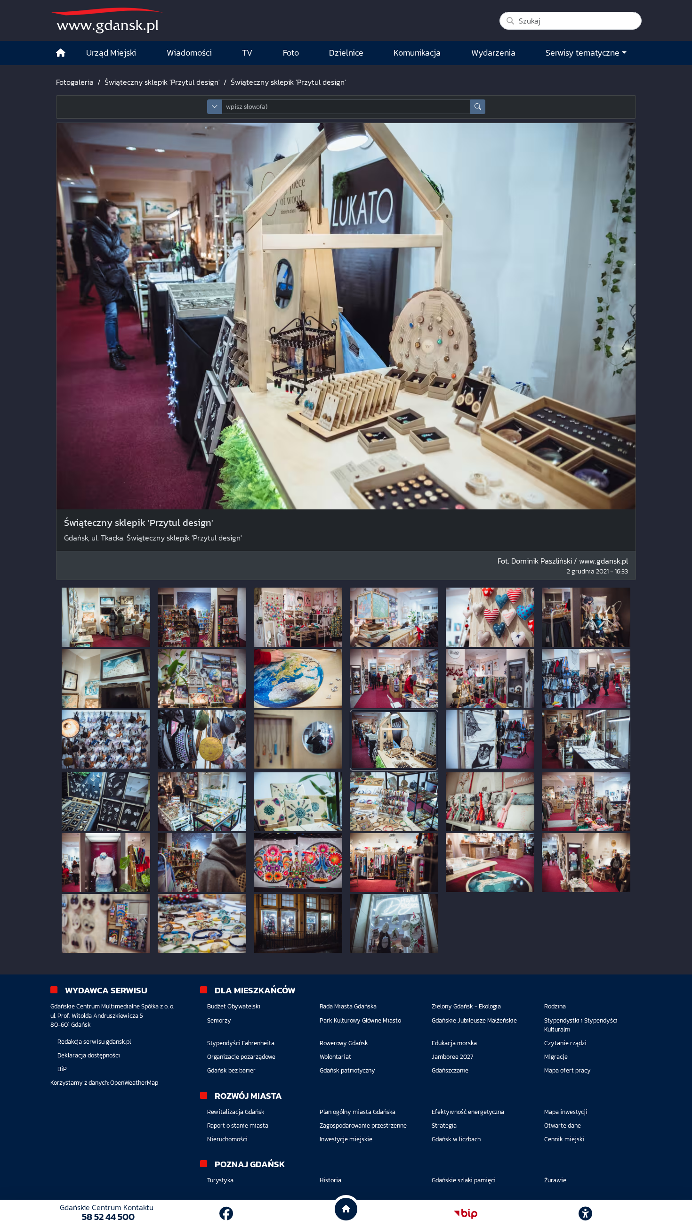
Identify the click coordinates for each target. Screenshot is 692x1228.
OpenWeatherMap (134, 1082)
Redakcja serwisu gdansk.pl (94, 1041)
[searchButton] (477, 106)
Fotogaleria (75, 82)
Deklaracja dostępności (88, 1055)
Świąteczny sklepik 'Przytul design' (162, 82)
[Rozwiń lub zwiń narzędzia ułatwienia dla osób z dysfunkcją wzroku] (585, 1214)
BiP (62, 1068)
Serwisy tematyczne (583, 53)
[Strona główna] (60, 53)
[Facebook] (226, 1213)
